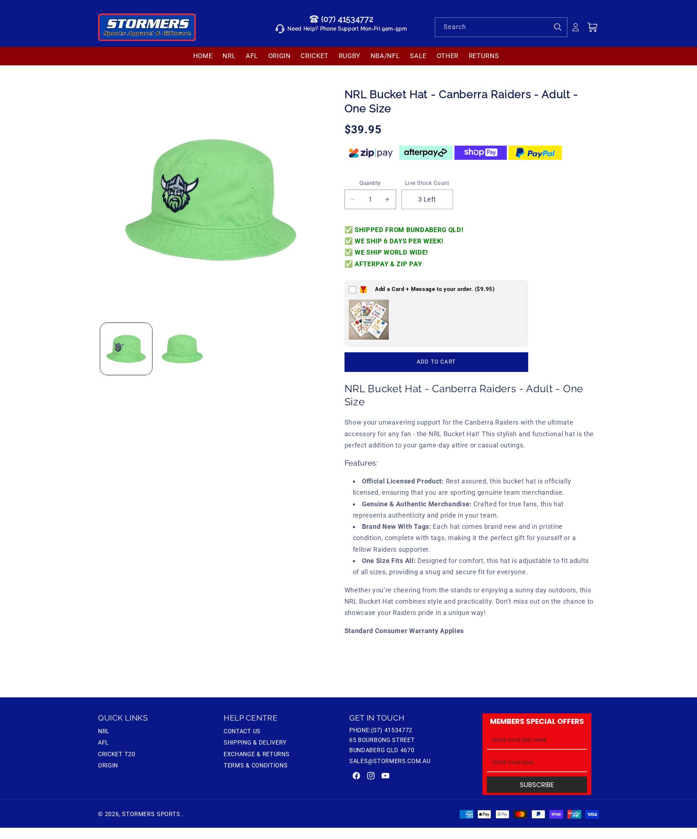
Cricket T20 (116, 754)
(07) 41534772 (347, 19)
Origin (108, 765)
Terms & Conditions (256, 765)
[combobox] (501, 27)
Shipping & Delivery (255, 742)
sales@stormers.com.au (390, 761)
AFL (103, 742)
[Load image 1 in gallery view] (126, 349)
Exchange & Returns (256, 754)
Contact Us (242, 732)
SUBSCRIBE (537, 784)
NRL (104, 732)
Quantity (370, 183)
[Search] (558, 27)
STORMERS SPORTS (151, 814)
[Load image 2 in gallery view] (182, 349)
